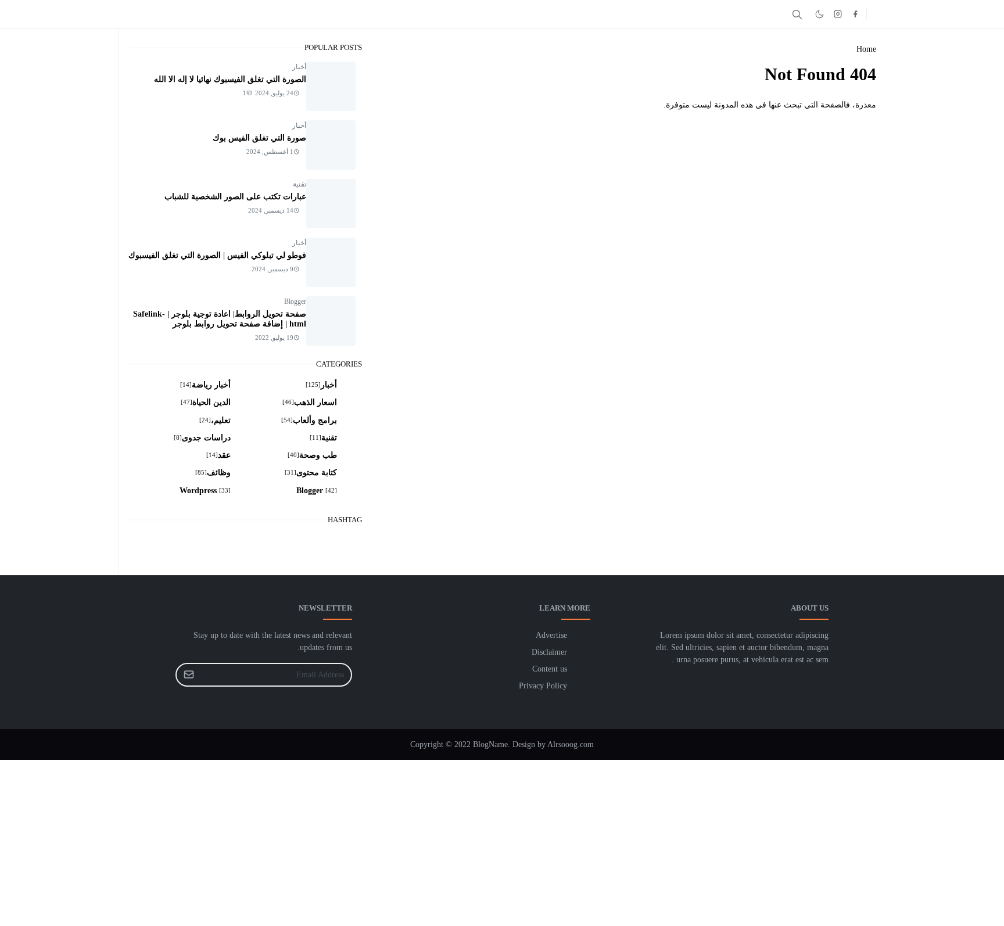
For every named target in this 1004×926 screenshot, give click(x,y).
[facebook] (855, 14)
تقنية (299, 184)
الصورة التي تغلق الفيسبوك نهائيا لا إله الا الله (230, 79)
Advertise (551, 635)
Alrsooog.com (570, 744)
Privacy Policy (543, 685)
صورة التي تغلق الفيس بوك (259, 138)
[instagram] (838, 14)
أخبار (299, 67)
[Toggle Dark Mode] (819, 14)
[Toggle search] (797, 14)
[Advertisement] (655, 841)
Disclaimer (549, 652)
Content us (549, 669)
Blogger (295, 301)
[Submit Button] (189, 674)
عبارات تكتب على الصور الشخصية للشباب (235, 196)
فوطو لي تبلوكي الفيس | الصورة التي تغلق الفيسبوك (217, 255)
